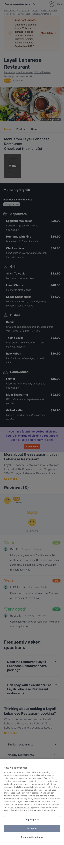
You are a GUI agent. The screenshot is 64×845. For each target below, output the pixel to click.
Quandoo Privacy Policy (22, 810)
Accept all (32, 828)
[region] (32, 802)
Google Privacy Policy (44, 810)
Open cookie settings (32, 837)
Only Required (32, 819)
